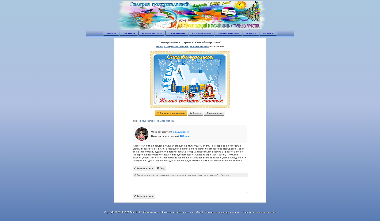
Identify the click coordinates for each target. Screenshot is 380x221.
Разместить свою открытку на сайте (181, 212)
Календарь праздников (152, 33)
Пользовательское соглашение (259, 212)
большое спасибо (199, 46)
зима (141, 121)
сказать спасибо (180, 46)
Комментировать (143, 196)
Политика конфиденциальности (222, 212)
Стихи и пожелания (176, 33)
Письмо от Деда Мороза (228, 33)
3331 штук (185, 136)
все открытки (163, 46)
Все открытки (129, 33)
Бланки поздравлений (201, 33)
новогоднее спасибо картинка (159, 121)
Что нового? (268, 33)
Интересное (251, 33)
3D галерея (111, 33)
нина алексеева (181, 132)
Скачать (195, 113)
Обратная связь (150, 212)
